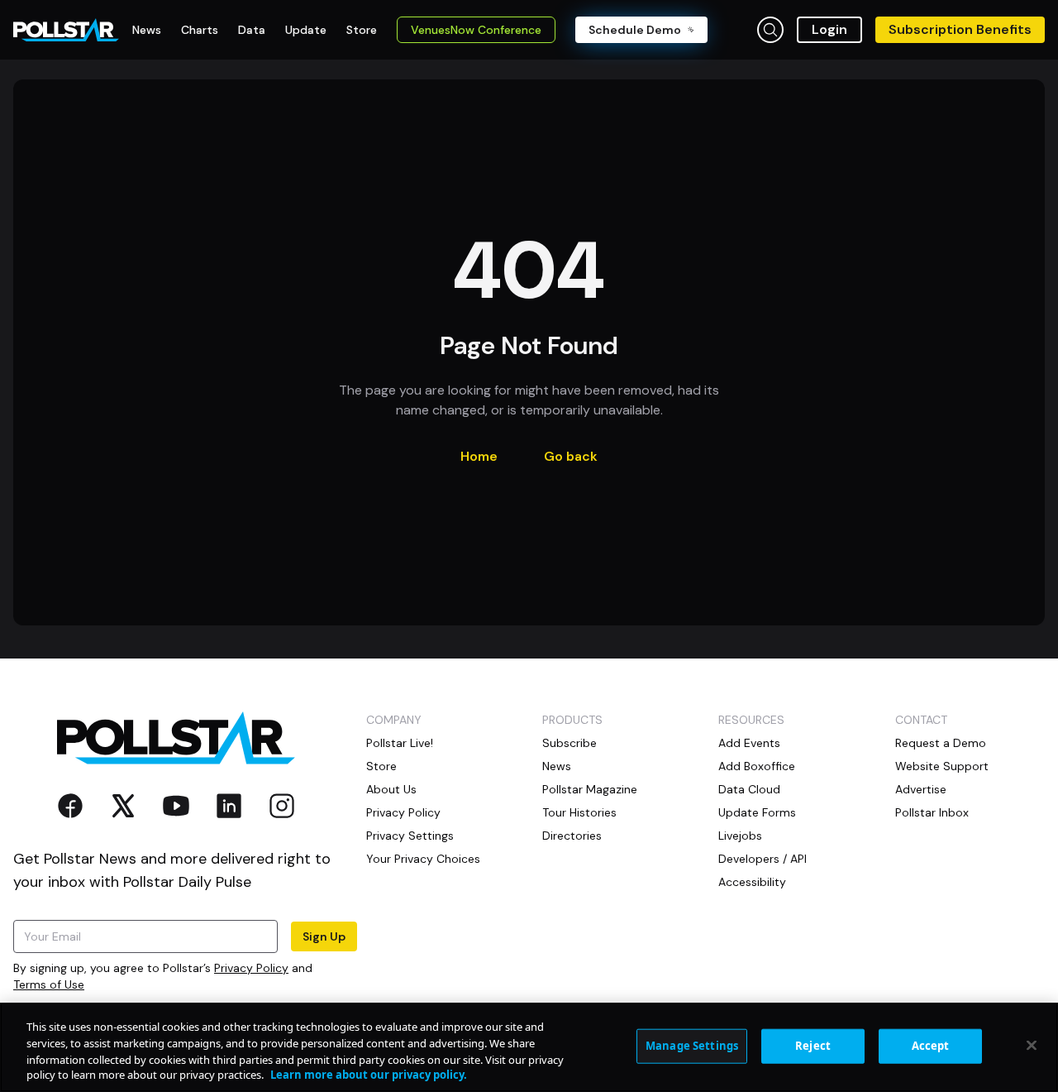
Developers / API (762, 858)
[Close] (1031, 1045)
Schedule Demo (635, 29)
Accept (931, 1045)
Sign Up (324, 936)
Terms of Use (48, 984)
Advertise (920, 789)
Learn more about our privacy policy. (368, 1074)
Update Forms (757, 812)
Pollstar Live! (399, 742)
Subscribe (569, 742)
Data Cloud (749, 789)
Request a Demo (940, 742)
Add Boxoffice (756, 766)
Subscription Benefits (960, 29)
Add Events (749, 742)
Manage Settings (692, 1045)
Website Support (942, 766)
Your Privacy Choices (423, 858)
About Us (391, 789)
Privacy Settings (410, 835)
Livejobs (740, 835)
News (556, 766)
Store (381, 766)
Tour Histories (579, 812)
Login (829, 29)
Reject (813, 1045)
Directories (572, 835)
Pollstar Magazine (589, 789)
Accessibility (752, 881)
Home (479, 456)
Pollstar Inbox (932, 812)
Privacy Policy (251, 967)
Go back (571, 456)
